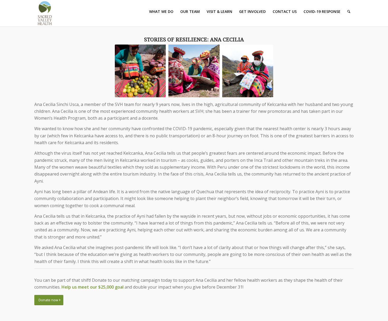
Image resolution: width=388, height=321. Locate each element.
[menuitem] (161, 11)
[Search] (349, 11)
